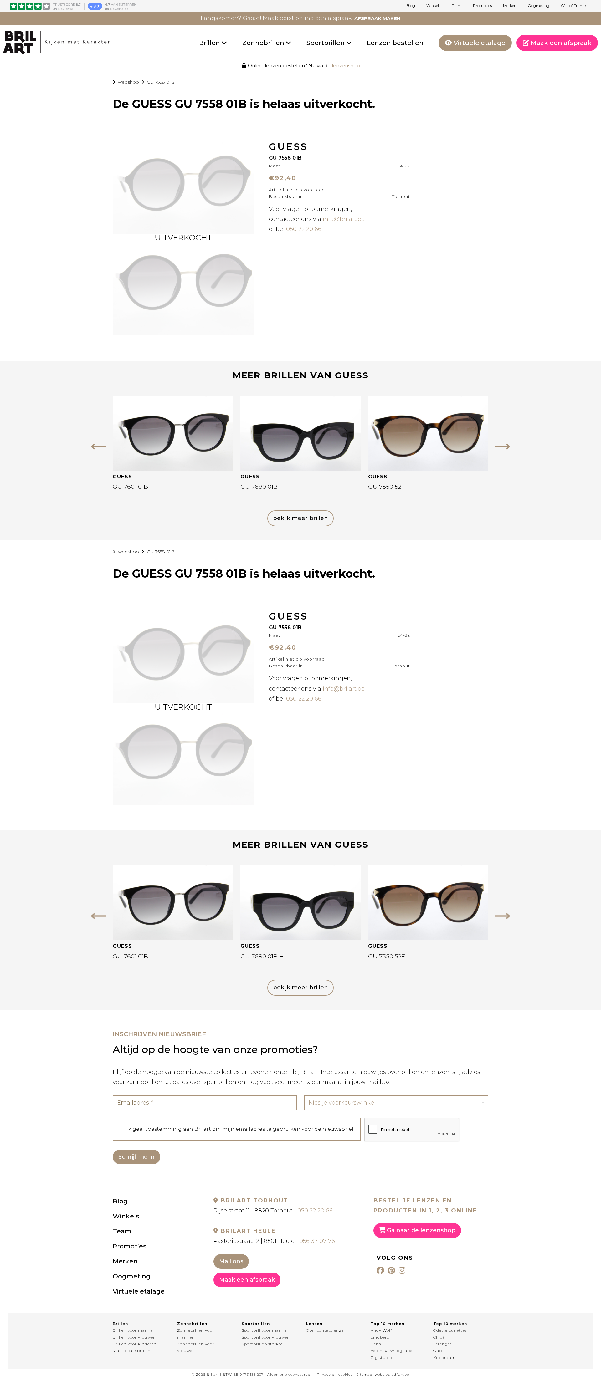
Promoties (482, 6)
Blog (411, 6)
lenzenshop (346, 66)
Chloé (439, 1337)
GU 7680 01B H (262, 486)
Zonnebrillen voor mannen (195, 1334)
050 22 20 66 (303, 229)
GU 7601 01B (130, 486)
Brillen (210, 43)
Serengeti (443, 1343)
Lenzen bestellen (395, 43)
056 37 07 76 (317, 1241)
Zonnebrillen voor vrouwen (195, 1347)
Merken (509, 6)
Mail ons (231, 1261)
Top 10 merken (387, 1323)
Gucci (439, 1350)
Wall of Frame (573, 6)
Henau (377, 1343)
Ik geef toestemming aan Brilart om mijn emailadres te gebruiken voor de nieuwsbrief (240, 1129)
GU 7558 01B (160, 82)
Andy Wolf (381, 1330)
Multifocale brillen (132, 1350)
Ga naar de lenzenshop (420, 1230)
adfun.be (400, 1374)
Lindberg (380, 1337)
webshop (128, 82)
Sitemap (364, 1374)
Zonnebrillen (264, 43)
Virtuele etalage (479, 43)
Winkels (433, 6)
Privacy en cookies (334, 1374)
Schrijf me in (136, 1156)
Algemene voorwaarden (290, 1374)
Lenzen (314, 1323)
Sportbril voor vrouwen (266, 1337)
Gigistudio (381, 1357)
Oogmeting (538, 6)
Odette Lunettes (450, 1330)
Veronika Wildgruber (392, 1350)
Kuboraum (444, 1357)
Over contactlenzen (326, 1330)
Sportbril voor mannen (266, 1330)
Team (457, 6)
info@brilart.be (344, 219)
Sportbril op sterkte (262, 1343)
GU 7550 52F (386, 486)
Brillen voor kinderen (135, 1343)
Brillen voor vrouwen (134, 1337)
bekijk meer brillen (300, 518)
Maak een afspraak (560, 43)
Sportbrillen (326, 43)
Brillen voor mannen (134, 1330)
